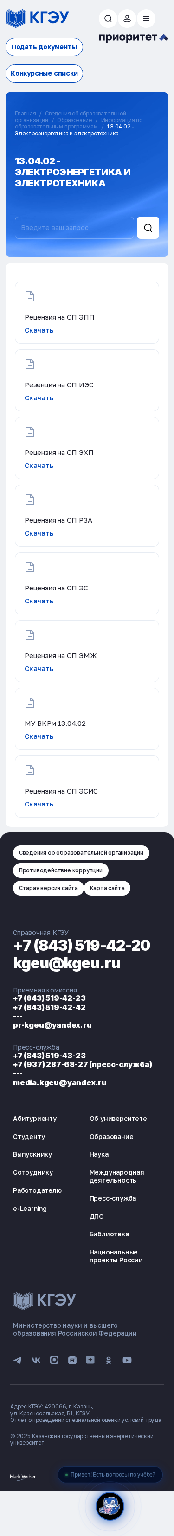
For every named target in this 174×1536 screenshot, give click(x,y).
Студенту (29, 1136)
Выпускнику (32, 1154)
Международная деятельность (117, 1176)
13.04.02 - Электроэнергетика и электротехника (75, 129)
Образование (74, 119)
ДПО (97, 1216)
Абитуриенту (35, 1118)
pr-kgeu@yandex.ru (52, 1025)
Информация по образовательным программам (78, 123)
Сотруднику (33, 1172)
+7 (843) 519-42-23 (49, 998)
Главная (25, 113)
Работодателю (37, 1190)
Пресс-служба (113, 1198)
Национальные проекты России (116, 1256)
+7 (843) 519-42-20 (81, 945)
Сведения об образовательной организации (81, 852)
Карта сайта (107, 887)
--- (17, 1016)
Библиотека (109, 1234)
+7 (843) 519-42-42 (49, 1007)
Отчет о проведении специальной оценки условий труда (85, 1419)
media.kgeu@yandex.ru (60, 1082)
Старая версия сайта (48, 887)
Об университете (118, 1118)
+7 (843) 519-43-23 (49, 1055)
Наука (99, 1154)
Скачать (39, 330)
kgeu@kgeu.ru (66, 963)
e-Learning (30, 1208)
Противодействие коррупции (61, 870)
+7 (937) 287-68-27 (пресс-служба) (82, 1064)
